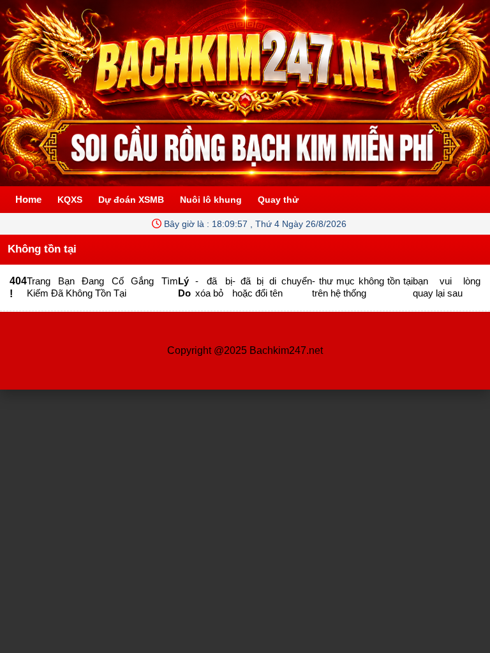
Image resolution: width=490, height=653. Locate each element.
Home (28, 199)
